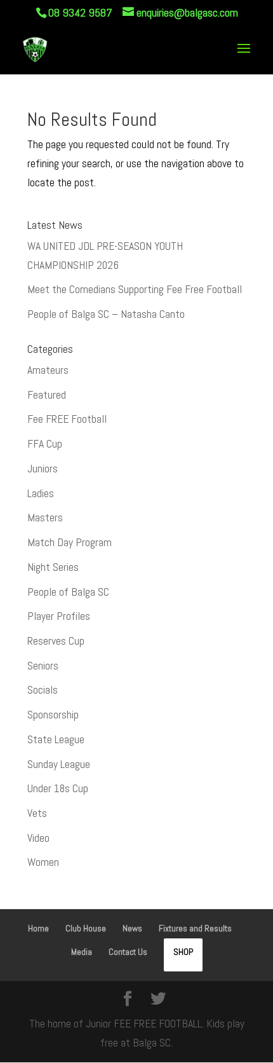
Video (38, 838)
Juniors (42, 469)
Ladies (40, 493)
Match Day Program (69, 542)
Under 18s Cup (57, 788)
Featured (46, 395)
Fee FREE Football (67, 419)
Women (43, 862)
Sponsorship (53, 715)
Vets (37, 813)
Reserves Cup (55, 641)
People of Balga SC (68, 592)
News (132, 928)
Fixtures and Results (195, 928)
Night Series (53, 567)
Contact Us (128, 951)
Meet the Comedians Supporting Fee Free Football (134, 289)
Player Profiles (58, 616)
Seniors (42, 666)
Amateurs (48, 370)
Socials (42, 690)
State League (55, 739)
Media (81, 951)
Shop (183, 951)
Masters (45, 518)
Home (38, 928)
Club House (85, 928)
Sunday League (58, 764)
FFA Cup (44, 444)
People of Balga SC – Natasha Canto (106, 314)
